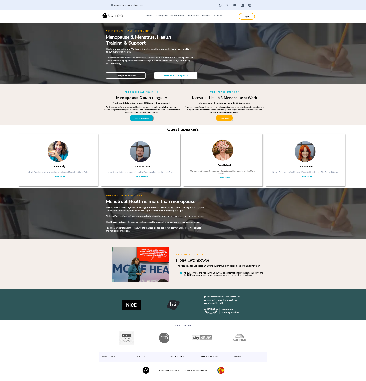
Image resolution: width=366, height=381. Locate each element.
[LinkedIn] (242, 5)
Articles (218, 15)
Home (149, 15)
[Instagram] (249, 5)
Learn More (59, 176)
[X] (227, 5)
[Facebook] (220, 5)
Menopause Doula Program (170, 15)
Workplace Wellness (199, 15)
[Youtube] (235, 5)
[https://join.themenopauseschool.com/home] (114, 15)
